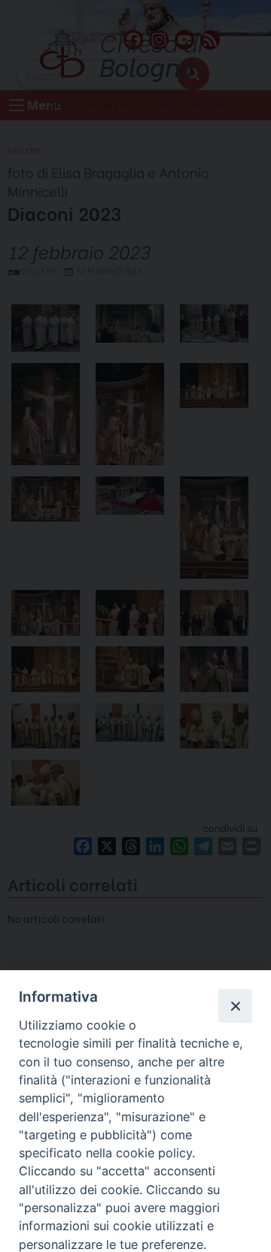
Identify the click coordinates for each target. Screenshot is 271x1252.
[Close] (234, 1005)
